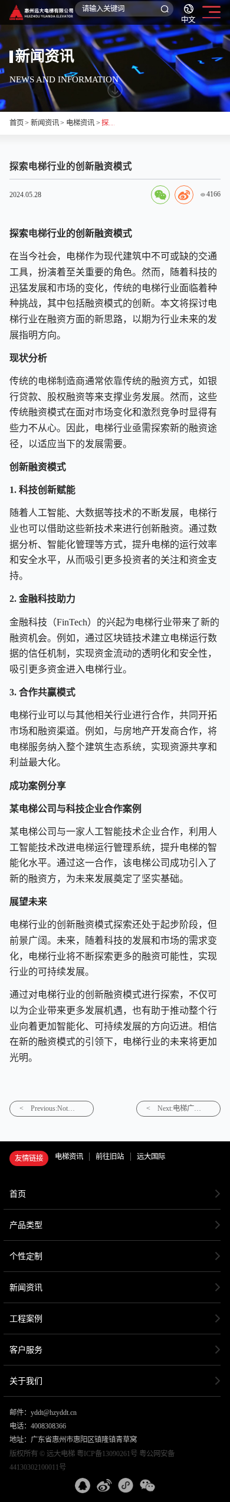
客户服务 (25, 1349)
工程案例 (25, 1318)
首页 (16, 123)
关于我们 (25, 1381)
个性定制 (25, 1256)
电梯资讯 (80, 123)
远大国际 (151, 1157)
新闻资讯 (45, 123)
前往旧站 (110, 1157)
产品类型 (25, 1225)
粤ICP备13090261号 (107, 1454)
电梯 (37, 233)
